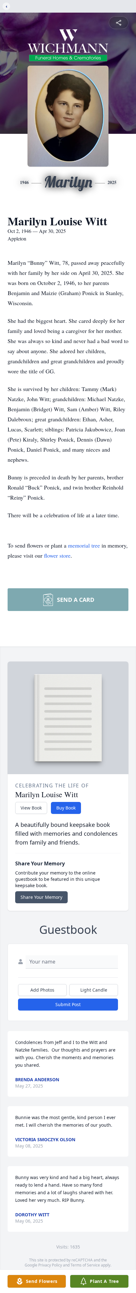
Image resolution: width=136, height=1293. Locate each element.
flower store (57, 555)
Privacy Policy (50, 1265)
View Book (31, 808)
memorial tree (84, 545)
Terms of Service (85, 1265)
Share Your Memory (41, 897)
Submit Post (68, 1004)
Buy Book (66, 808)
